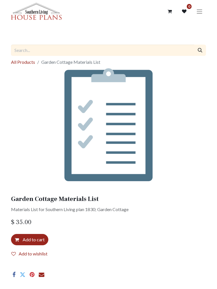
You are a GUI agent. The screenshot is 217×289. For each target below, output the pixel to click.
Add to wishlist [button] (33, 253)
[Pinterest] (32, 274)
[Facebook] (14, 274)
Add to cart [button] (33, 239)
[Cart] (169, 11)
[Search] (200, 50)
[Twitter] (22, 274)
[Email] (41, 274)
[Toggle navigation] (199, 11)
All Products (23, 62)
